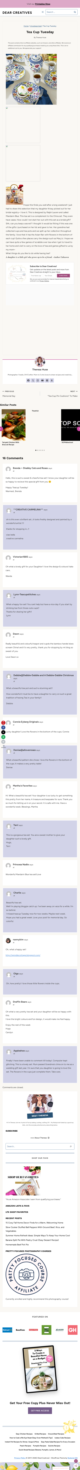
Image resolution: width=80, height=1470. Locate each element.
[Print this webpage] (3, 742)
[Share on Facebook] (3, 727)
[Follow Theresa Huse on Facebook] (28, 380)
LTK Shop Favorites (17, 1212)
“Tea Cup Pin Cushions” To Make (63, 393)
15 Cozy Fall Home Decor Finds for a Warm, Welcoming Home (34, 1222)
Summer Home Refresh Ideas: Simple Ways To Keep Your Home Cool (38, 1235)
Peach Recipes (25, 1446)
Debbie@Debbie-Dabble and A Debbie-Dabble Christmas (43, 675)
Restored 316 (73, 1458)
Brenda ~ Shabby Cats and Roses (30, 468)
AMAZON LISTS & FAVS (17, 1206)
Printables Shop (42, 4)
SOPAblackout (67, 442)
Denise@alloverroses (24, 750)
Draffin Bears (20, 1001)
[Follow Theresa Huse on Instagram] (38, 380)
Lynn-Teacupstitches (24, 594)
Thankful (35, 411)
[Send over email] (3, 737)
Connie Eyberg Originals (26, 721)
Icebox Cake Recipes (62, 1438)
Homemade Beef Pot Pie (17, 1244)
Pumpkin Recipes (39, 1446)
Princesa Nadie (21, 864)
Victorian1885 (20, 556)
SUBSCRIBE (12, 1131)
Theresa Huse (41, 37)
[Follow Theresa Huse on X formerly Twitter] (33, 380)
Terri (15, 825)
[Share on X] (3, 732)
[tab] (35, 450)
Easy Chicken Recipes (24, 1434)
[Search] (71, 1146)
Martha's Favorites (22, 785)
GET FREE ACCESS (40, 1410)
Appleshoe (19, 1050)
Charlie (17, 892)
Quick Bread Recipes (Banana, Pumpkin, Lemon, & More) (40, 1450)
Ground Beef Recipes (56, 1434)
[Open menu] (43, 12)
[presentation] (14, 425)
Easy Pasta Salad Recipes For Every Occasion (58, 1442)
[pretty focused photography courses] (40, 1274)
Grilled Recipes (40, 1434)
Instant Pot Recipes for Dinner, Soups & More (22, 1442)
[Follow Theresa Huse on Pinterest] (47, 380)
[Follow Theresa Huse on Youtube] (42, 380)
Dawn (16, 633)
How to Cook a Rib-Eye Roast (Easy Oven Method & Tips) (31, 1438)
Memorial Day (8, 393)
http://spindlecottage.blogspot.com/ (23, 955)
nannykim (18, 939)
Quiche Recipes (54, 1446)
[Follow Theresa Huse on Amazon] (52, 380)
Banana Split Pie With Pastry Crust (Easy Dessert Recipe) (32, 1240)
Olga (16, 973)
